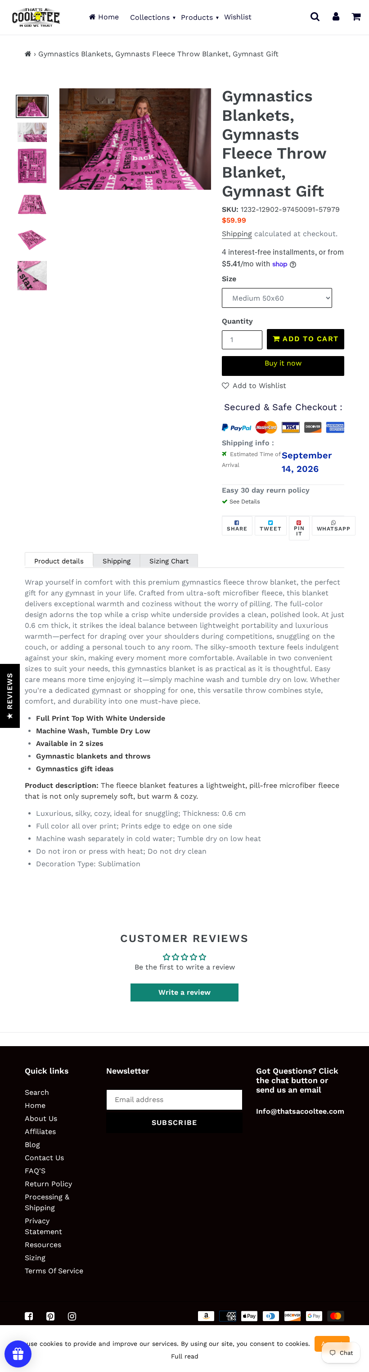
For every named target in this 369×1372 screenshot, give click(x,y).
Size (229, 278)
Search (37, 1092)
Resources (43, 1244)
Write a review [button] (184, 992)
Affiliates (40, 1131)
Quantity (237, 321)
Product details (59, 561)
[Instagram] (72, 1316)
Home (107, 17)
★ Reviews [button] (9, 695)
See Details (245, 501)
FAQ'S (35, 1170)
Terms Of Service (54, 1271)
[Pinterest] (50, 1316)
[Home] (28, 54)
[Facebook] (29, 1316)
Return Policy (48, 1184)
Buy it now (283, 363)
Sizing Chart (169, 561)
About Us (41, 1118)
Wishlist (238, 17)
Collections (150, 17)
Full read (184, 1356)
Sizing (35, 1257)
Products (197, 17)
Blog (32, 1144)
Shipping (237, 233)
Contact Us (44, 1157)
